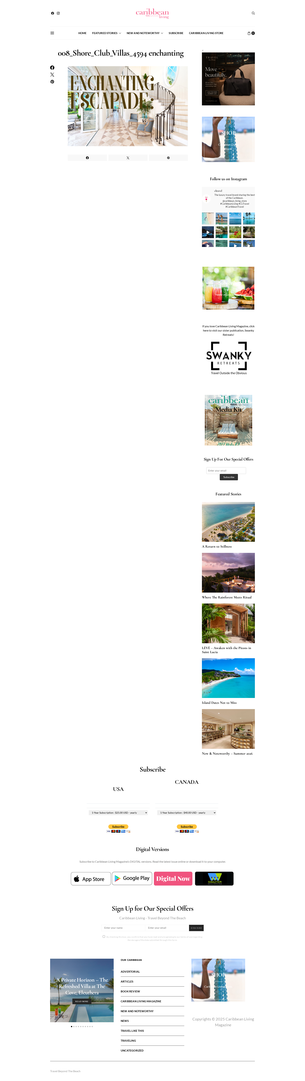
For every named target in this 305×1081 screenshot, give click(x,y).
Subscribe (176, 33)
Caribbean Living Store (206, 33)
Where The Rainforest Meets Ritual (227, 597)
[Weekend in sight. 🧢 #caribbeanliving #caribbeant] (208, 246)
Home (82, 33)
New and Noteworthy (143, 33)
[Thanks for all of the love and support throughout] (222, 232)
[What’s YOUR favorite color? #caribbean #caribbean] (222, 246)
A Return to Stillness (217, 546)
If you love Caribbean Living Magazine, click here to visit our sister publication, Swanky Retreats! (228, 330)
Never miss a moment (228, 294)
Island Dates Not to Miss (219, 703)
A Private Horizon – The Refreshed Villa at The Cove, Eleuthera (82, 986)
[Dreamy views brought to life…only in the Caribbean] (208, 232)
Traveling (128, 1040)
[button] (71, 1026)
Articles (127, 981)
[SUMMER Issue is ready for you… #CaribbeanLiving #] (208, 219)
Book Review (130, 991)
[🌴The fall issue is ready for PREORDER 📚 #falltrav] (249, 232)
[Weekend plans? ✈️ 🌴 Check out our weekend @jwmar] (235, 219)
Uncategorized (132, 1050)
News (125, 1020)
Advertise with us (228, 432)
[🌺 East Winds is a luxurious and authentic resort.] (235, 232)
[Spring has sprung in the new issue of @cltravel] (222, 219)
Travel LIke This (132, 1030)
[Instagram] (58, 13)
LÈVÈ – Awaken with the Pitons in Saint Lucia (226, 650)
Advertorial (130, 971)
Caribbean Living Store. (218, 986)
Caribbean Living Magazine (141, 1001)
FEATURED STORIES (104, 33)
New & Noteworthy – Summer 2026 (227, 753)
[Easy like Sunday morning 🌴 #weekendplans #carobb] (249, 219)
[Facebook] (52, 13)
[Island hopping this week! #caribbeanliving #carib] (235, 246)
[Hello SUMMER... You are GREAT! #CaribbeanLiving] (249, 246)
